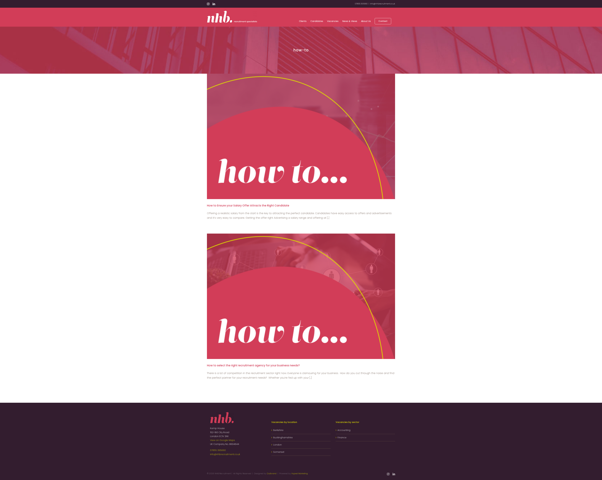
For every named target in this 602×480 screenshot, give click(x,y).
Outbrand (271, 473)
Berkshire (278, 430)
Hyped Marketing (299, 473)
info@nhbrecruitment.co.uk (382, 3)
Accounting (344, 430)
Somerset (278, 452)
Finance (342, 437)
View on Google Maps (222, 440)
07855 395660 (218, 450)
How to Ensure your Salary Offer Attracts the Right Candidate (248, 205)
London (277, 444)
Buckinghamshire (283, 437)
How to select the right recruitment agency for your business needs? (253, 365)
